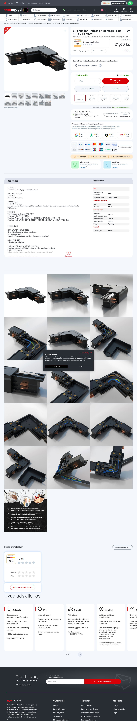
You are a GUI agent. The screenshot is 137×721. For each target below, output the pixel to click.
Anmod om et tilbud (88, 89)
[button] (80, 654)
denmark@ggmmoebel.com (78, 628)
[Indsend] (33, 10)
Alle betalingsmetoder (125, 147)
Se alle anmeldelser (122, 547)
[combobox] (44, 10)
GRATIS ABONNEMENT (103, 682)
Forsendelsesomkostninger (122, 107)
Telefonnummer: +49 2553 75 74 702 (75, 633)
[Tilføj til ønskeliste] (65, 31)
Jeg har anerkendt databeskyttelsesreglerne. (56, 676)
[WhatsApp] (130, 3)
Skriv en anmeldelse (98, 51)
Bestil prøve (115, 89)
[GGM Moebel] (13, 10)
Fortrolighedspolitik (86, 353)
